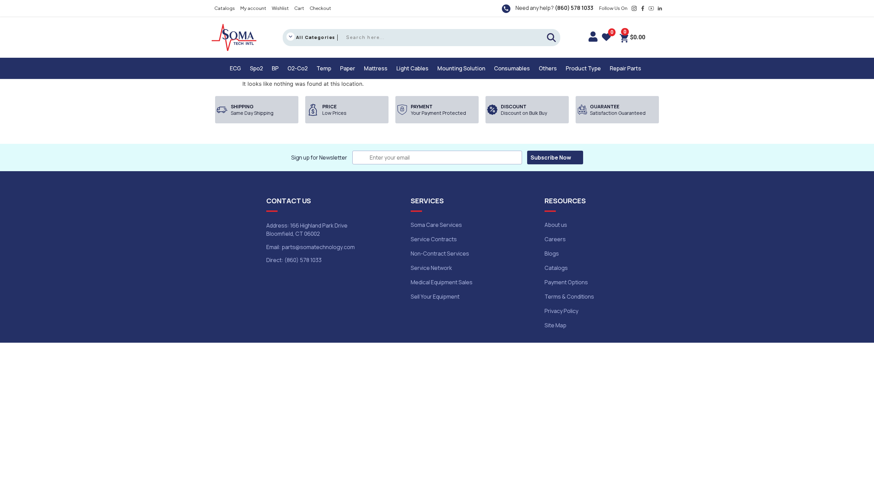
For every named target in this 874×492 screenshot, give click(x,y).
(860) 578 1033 (574, 8)
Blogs (552, 253)
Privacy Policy (561, 311)
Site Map (555, 325)
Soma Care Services (436, 225)
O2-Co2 (297, 68)
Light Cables (412, 68)
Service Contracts (434, 239)
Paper (347, 68)
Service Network (431, 268)
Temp (323, 68)
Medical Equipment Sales (442, 282)
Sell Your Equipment (435, 296)
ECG (235, 68)
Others (548, 68)
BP (275, 68)
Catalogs (224, 8)
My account (253, 8)
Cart (299, 8)
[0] (606, 38)
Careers (555, 239)
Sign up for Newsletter (319, 157)
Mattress (375, 68)
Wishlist (280, 8)
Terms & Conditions (569, 296)
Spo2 (256, 68)
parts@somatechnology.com (318, 247)
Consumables (512, 68)
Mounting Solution (461, 68)
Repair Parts (625, 68)
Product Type (583, 68)
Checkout (320, 8)
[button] (237, 68)
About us (556, 225)
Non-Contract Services (440, 253)
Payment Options (566, 282)
